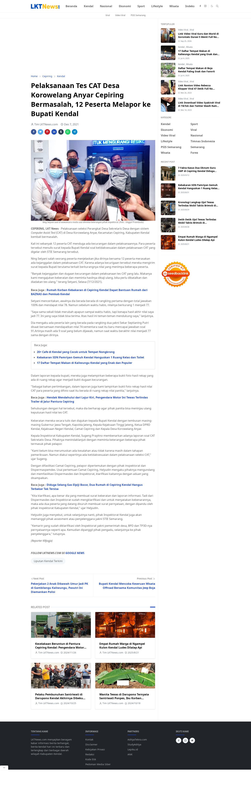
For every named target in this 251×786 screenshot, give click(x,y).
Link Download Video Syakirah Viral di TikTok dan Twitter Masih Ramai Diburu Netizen (199, 106)
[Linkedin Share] (54, 132)
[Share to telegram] (74, 132)
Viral (108, 15)
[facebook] (200, 6)
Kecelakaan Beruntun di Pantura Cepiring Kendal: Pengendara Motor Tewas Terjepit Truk (59, 647)
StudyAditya (134, 744)
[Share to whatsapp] (68, 132)
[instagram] (205, 6)
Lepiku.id (133, 749)
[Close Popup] (4, 768)
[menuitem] (71, 6)
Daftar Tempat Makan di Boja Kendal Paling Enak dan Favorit (196, 70)
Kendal (181, 47)
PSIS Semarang (138, 15)
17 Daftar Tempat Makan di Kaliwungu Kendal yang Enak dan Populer (84, 363)
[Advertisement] (93, 46)
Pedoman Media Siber (98, 764)
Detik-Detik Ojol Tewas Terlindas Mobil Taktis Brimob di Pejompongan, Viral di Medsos (197, 223)
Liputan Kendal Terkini (48, 561)
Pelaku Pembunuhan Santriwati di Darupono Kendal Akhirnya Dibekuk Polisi (60, 698)
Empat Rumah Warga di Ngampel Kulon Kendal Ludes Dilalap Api (122, 645)
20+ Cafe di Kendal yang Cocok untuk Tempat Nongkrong (76, 352)
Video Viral (120, 15)
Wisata (189, 47)
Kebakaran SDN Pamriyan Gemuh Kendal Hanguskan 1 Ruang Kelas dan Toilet (90, 357)
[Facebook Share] (33, 132)
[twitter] (192, 740)
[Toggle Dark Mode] (211, 6)
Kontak (89, 739)
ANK (130, 754)
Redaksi (89, 754)
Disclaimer (91, 744)
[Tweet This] (40, 132)
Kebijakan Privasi (95, 749)
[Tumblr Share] (61, 132)
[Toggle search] (217, 6)
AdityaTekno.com (137, 739)
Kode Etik (90, 759)
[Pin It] (47, 132)
